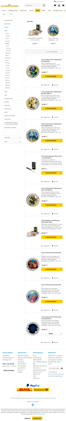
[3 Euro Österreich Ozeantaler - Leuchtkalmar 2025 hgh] (33, 328)
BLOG (6, 112)
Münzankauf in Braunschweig (22, 365)
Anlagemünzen (8, 98)
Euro (5, 30)
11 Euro (7, 68)
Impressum (36, 378)
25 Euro (7, 75)
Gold (5, 95)
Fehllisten (20, 360)
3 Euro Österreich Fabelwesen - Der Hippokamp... (53, 39)
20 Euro (7, 73)
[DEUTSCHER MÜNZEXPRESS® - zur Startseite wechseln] (10, 6)
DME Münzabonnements (25, 357)
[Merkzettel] (55, 5)
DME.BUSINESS (37, 360)
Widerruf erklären (9, 370)
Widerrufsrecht (37, 372)
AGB (34, 376)
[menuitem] (35, 5)
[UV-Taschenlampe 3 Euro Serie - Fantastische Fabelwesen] (33, 168)
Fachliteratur (8, 109)
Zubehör (6, 102)
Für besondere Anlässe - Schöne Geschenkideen (11, 123)
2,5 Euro (7, 41)
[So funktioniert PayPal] (33, 385)
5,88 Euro (8, 58)
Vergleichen (46, 85)
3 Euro (7, 43)
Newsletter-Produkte (10, 127)
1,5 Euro (7, 36)
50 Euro (7, 80)
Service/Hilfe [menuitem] (60, 1)
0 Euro (7, 33)
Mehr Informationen (39, 414)
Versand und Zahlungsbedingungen (39, 369)
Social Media (21, 368)
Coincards (7, 105)
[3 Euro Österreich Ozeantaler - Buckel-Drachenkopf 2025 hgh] (33, 264)
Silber (6, 91)
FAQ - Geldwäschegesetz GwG (40, 363)
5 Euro (7, 55)
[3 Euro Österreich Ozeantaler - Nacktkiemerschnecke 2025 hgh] (33, 296)
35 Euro (7, 78)
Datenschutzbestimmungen (56, 374)
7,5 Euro (7, 63)
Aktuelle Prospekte (9, 115)
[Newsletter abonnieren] (61, 368)
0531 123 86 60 (8, 364)
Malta (7, 46)
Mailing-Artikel (8, 20)
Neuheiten (7, 24)
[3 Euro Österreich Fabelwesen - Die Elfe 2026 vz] (33, 103)
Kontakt (20, 372)
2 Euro (7, 38)
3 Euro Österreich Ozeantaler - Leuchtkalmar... (51, 317)
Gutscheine (7, 119)
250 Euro (7, 88)
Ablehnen (27, 418)
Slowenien (8, 50)
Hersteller (7, 137)
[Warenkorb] (63, 5)
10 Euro (7, 65)
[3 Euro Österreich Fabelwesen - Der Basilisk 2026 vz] (33, 71)
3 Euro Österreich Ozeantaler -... (51, 253)
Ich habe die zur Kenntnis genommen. (56, 374)
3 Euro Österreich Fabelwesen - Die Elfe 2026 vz (51, 92)
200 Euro (7, 85)
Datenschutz (36, 374)
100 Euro (7, 83)
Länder (6, 27)
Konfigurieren (37, 418)
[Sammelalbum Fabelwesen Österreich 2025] (35, 31)
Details (51, 333)
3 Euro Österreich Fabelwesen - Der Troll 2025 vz (51, 189)
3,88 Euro (8, 53)
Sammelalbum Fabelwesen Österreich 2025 (35, 39)
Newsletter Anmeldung (39, 366)
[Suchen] (44, 5)
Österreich (8, 48)
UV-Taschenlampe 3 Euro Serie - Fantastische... (51, 157)
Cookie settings (37, 357)
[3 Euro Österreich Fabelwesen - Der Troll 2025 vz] (33, 200)
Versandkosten (36, 398)
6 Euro (7, 60)
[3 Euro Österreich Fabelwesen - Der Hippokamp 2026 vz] (53, 31)
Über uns (20, 370)
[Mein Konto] (59, 5)
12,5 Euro (8, 70)
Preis (5, 141)
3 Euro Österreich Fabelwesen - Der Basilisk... (51, 60)
